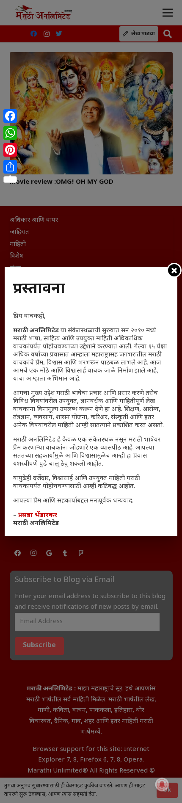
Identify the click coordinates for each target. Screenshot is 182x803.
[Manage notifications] (162, 784)
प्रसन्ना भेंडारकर (37, 515)
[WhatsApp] (10, 132)
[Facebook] (10, 116)
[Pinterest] (10, 149)
